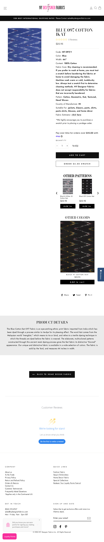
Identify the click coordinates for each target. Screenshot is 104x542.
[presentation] (57, 193)
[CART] (99, 8)
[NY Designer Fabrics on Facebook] (60, 526)
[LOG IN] (91, 8)
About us (8, 472)
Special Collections (60, 480)
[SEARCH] (95, 8)
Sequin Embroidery (60, 474)
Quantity (61, 140)
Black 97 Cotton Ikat (77, 275)
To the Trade (9, 474)
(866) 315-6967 (11, 509)
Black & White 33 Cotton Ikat (66, 197)
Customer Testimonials (13, 488)
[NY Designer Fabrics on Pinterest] (65, 526)
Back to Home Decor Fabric (54, 374)
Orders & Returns (12, 483)
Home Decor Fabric (61, 477)
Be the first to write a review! (52, 441)
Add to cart (68, 206)
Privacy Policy (10, 477)
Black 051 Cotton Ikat (86, 196)
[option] (52, 18)
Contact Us (9, 486)
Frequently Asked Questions (16, 491)
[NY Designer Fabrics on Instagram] (54, 526)
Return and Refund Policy (15, 480)
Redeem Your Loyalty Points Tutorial (67, 483)
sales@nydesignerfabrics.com (16, 511)
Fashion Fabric (59, 472)
